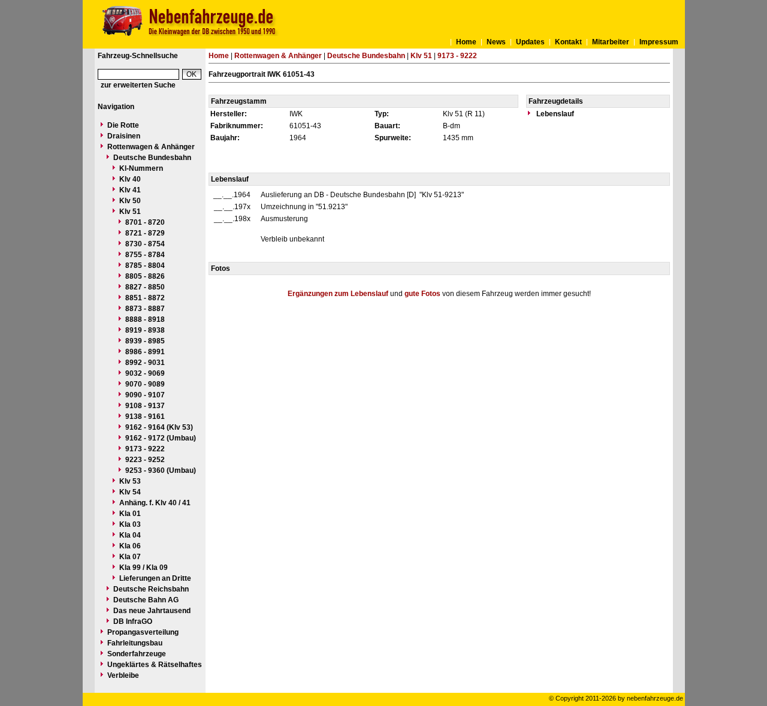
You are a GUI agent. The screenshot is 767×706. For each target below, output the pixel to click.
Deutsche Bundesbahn (152, 157)
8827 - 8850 (145, 287)
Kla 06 (130, 546)
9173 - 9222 (145, 449)
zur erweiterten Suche (138, 85)
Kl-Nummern (141, 168)
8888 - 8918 (145, 319)
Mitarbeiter (610, 42)
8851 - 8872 (145, 298)
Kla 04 (130, 535)
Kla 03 (130, 524)
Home (466, 42)
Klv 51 (130, 211)
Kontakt (568, 42)
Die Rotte (123, 125)
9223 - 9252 (145, 459)
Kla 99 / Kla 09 (143, 567)
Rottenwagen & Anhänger (151, 147)
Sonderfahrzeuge (136, 654)
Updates (530, 42)
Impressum (658, 42)
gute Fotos (422, 293)
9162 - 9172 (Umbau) (160, 438)
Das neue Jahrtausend (152, 611)
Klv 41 (130, 190)
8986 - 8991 (145, 352)
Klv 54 (130, 492)
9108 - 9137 (145, 406)
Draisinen (123, 136)
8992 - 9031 (145, 362)
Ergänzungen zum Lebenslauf (338, 293)
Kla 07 (130, 557)
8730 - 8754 (145, 244)
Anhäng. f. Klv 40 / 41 (155, 503)
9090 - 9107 (145, 395)
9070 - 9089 (145, 384)
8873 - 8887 (145, 308)
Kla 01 (130, 513)
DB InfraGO (132, 621)
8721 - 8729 (145, 233)
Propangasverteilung (143, 632)
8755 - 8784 (145, 255)
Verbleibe (123, 675)
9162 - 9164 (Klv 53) (159, 427)
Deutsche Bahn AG (146, 600)
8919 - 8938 (145, 330)
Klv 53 (130, 481)
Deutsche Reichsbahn (151, 589)
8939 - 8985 (145, 341)
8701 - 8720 (145, 222)
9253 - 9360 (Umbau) (160, 470)
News (496, 42)
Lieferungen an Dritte (155, 578)
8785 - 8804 (145, 265)
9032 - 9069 (145, 373)
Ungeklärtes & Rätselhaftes (154, 664)
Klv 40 (130, 179)
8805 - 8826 (145, 276)
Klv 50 (130, 201)
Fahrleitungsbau (134, 643)
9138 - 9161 (145, 416)
